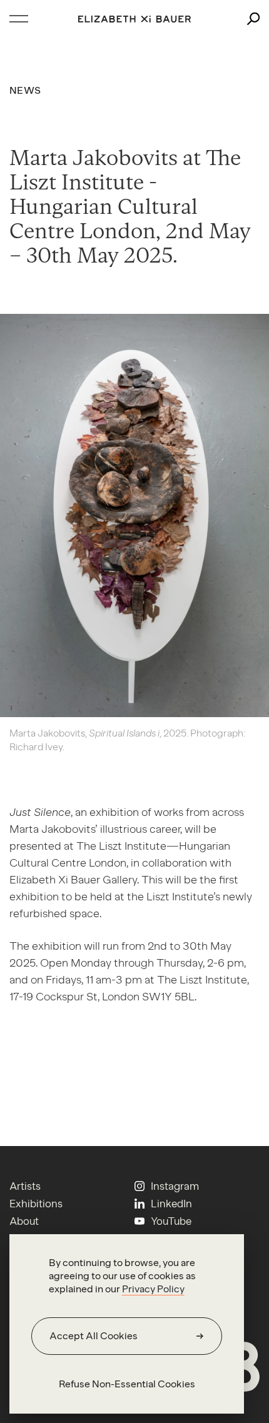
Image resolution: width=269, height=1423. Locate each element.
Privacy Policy (153, 1289)
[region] (126, 1324)
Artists (25, 1186)
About (24, 1221)
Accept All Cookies (93, 1336)
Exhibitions (36, 1203)
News (25, 90)
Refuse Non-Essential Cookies (127, 1384)
